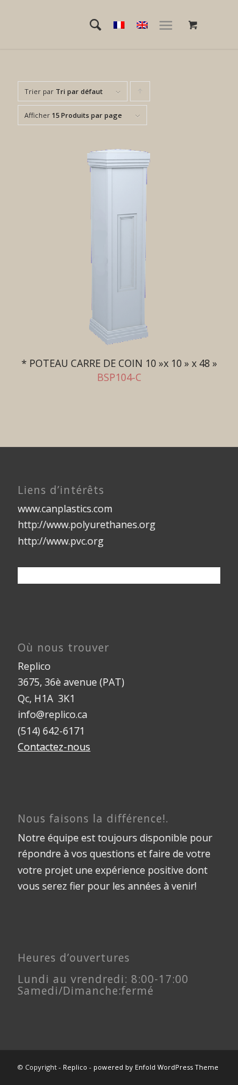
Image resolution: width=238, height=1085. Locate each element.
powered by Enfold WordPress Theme (155, 1067)
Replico (75, 1067)
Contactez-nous (54, 746)
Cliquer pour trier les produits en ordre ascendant (140, 94)
